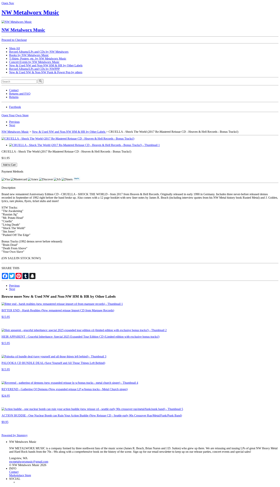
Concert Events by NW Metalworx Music (34, 62)
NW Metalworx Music (30, 12)
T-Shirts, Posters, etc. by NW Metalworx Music (37, 58)
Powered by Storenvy (15, 435)
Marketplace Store (20, 475)
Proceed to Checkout (14, 40)
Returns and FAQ (19, 93)
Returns (13, 97)
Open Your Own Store (15, 115)
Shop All (14, 48)
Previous (14, 121)
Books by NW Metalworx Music (29, 55)
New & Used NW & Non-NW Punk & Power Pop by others (45, 72)
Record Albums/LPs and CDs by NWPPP (34, 68)
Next (12, 125)
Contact (13, 90)
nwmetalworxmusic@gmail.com (28, 461)
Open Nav (8, 3)
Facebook (15, 107)
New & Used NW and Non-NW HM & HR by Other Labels (45, 65)
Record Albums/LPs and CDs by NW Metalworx (39, 51)
